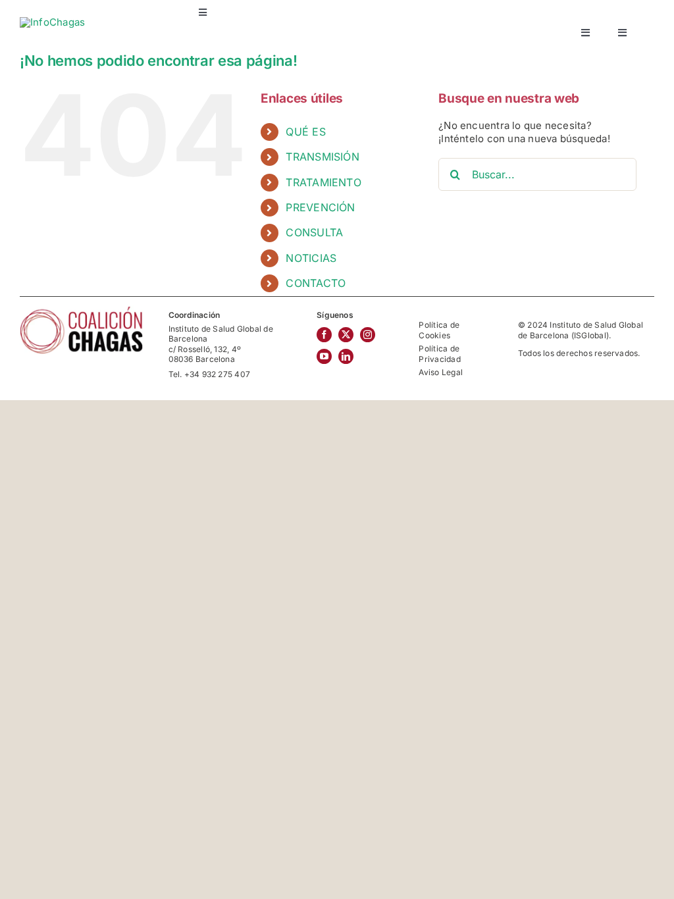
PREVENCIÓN (320, 207)
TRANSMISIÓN (322, 156)
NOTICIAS (311, 258)
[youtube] (324, 356)
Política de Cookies (439, 330)
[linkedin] (345, 356)
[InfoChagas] (52, 22)
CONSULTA (314, 232)
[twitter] (345, 334)
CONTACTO (316, 283)
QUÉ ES (305, 131)
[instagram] (367, 334)
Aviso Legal (440, 372)
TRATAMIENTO (323, 182)
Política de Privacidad (439, 354)
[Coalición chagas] (81, 310)
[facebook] (324, 334)
